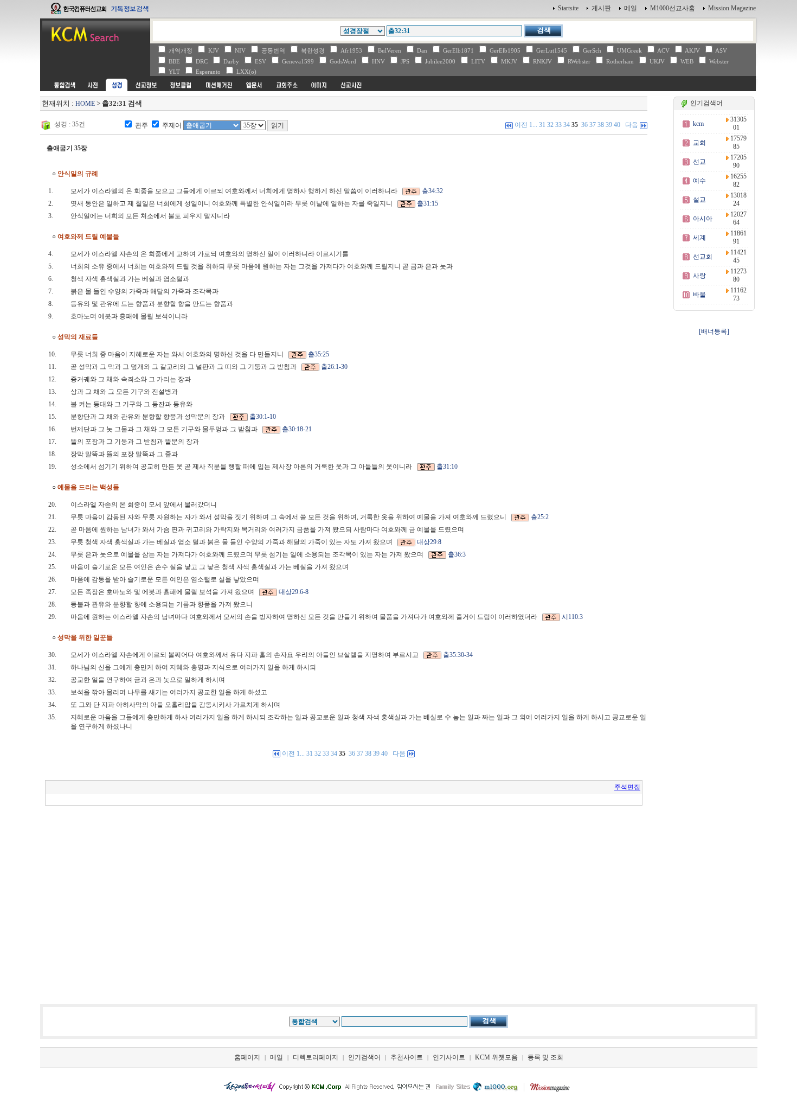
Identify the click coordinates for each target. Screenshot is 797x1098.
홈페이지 (247, 1057)
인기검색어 (364, 1057)
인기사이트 (449, 1057)
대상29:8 (429, 542)
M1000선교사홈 (672, 8)
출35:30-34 (458, 655)
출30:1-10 (262, 416)
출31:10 (447, 466)
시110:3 (572, 617)
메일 (630, 8)
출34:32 (432, 191)
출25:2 (540, 517)
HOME (85, 103)
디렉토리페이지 (315, 1057)
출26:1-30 (334, 367)
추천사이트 (406, 1057)
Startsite (568, 8)
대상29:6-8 (293, 592)
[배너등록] (714, 331)
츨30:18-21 (297, 429)
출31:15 (427, 203)
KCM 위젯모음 (496, 1057)
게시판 (601, 8)
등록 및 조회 (545, 1057)
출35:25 (318, 354)
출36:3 (457, 554)
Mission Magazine (732, 8)
